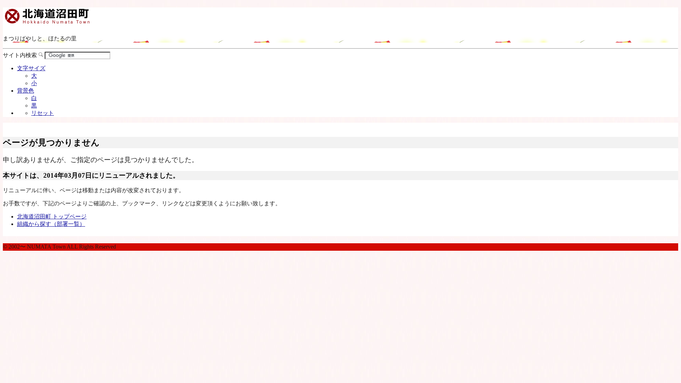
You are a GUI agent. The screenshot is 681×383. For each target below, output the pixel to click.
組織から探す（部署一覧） (51, 224)
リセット (42, 113)
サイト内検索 (20, 55)
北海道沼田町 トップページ (52, 216)
